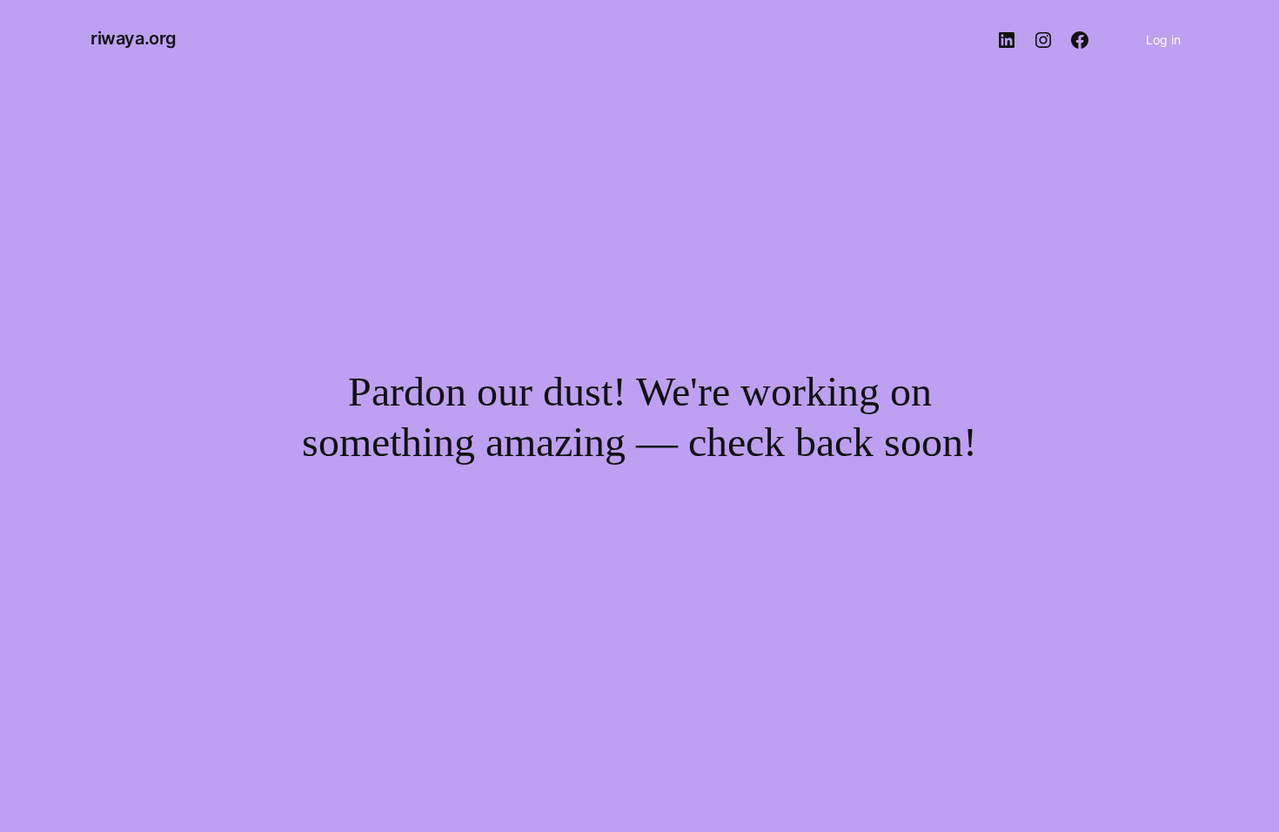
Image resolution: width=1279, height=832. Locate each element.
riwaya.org (133, 38)
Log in (1163, 39)
